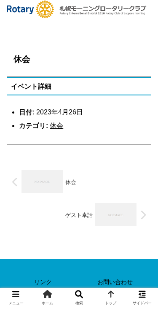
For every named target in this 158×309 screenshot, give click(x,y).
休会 (56, 125)
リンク (43, 282)
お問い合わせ (115, 282)
